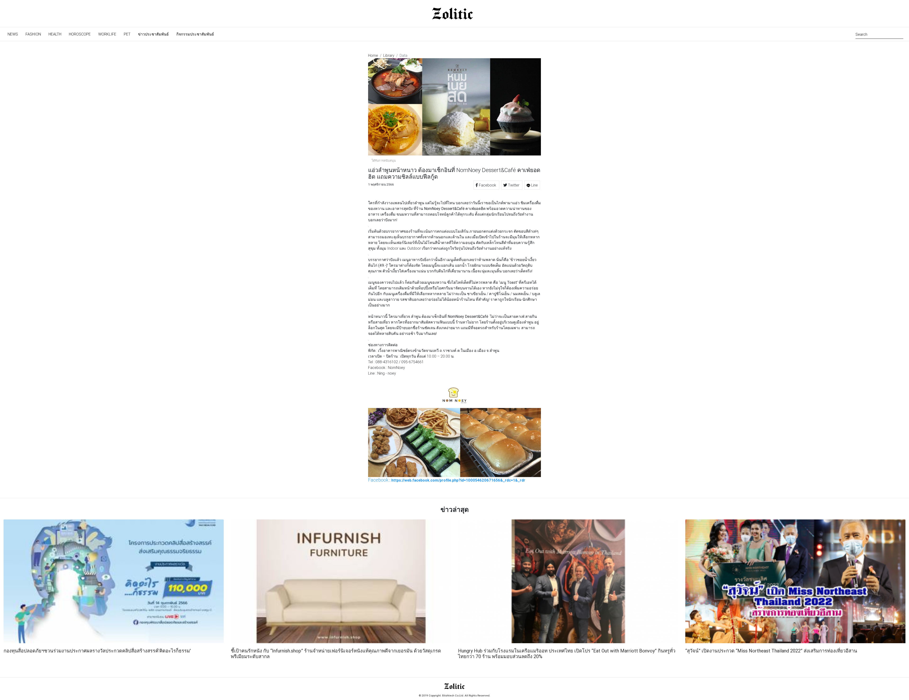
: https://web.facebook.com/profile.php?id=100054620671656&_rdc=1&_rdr (446, 480)
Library (388, 55)
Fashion (33, 34)
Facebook (487, 185)
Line (534, 185)
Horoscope (80, 34)
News (15, 33)
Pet (127, 34)
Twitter (513, 185)
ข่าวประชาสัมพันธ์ (153, 34)
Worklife (107, 34)
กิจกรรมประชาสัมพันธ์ (195, 34)
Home (373, 55)
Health (55, 34)
